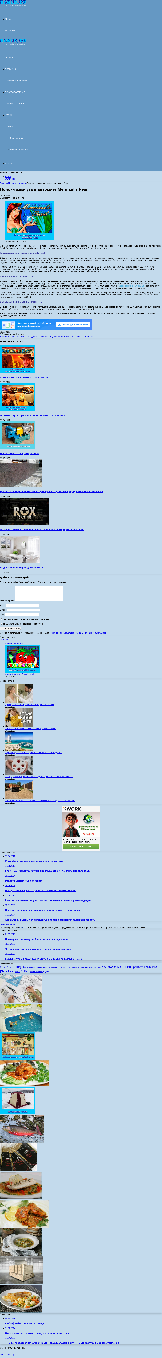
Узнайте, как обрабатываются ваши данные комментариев (78, 633)
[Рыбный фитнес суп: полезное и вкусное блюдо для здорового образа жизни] (21, 1255)
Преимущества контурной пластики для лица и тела (29, 705)
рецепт (127, 967)
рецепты (139, 967)
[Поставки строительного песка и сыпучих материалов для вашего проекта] (19, 798)
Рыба (3, 967)
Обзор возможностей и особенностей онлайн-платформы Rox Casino (42, 529)
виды (33, 967)
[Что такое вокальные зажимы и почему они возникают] (19, 726)
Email (3, 610)
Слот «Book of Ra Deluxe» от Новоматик (24, 377)
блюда (18, 967)
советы (40, 972)
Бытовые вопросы (19, 138)
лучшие (54, 967)
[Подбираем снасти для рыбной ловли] (17, 1059)
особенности (64, 967)
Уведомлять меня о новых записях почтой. (23, 624)
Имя (2, 605)
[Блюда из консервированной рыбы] (24, 1085)
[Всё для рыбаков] (13, 6)
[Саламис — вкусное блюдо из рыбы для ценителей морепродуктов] (24, 1227)
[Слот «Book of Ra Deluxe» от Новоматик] (17, 372)
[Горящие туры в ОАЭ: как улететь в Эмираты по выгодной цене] (19, 750)
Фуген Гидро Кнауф (7, 924)
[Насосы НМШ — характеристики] (17, 448)
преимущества (85, 967)
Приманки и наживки (16, 81)
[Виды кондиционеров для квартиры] (20, 563)
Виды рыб (10, 69)
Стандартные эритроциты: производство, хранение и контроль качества (39, 776)
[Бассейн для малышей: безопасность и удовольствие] (21, 1031)
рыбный (7, 971)
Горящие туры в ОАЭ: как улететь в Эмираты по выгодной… (33, 752)
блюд (9, 967)
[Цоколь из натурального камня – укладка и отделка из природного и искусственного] (21, 487)
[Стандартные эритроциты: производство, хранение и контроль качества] (19, 774)
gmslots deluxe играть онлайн (131, 286)
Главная (4, 183)
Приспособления (15, 92)
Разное (9, 127)
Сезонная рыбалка (15, 104)
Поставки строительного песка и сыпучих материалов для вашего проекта (40, 800)
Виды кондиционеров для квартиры (22, 567)
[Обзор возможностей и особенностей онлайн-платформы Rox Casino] (24, 525)
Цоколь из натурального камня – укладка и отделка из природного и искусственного (51, 491)
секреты (33, 972)
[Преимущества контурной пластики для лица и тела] (19, 702)
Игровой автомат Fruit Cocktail (19, 674)
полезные (74, 967)
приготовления (111, 967)
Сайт (2, 614)
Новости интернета (19, 150)
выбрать (46, 967)
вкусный (39, 967)
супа (46, 971)
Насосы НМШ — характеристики (19, 453)
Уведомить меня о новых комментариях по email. (26, 619)
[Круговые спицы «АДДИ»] (18, 1170)
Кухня (8, 115)
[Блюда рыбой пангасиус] (21, 1312)
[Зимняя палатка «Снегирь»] (17, 1114)
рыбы (25, 971)
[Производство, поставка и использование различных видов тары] (21, 1283)
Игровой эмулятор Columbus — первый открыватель (32, 415)
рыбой (17, 971)
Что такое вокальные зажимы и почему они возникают (30, 729)
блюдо (27, 967)
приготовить (96, 967)
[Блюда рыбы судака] (21, 1199)
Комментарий (7, 601)
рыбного (151, 967)
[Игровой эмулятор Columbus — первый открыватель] (17, 410)
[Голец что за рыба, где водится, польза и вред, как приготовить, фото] (22, 1142)
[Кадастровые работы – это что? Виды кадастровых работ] (21, 1002)
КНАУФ (22, 928)
